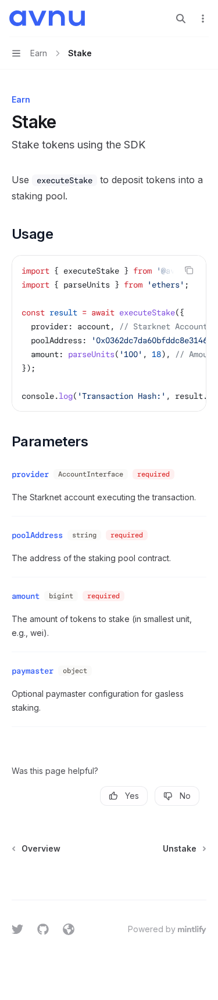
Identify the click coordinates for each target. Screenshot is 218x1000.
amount (26, 596)
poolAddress (37, 535)
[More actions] (203, 18)
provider (30, 474)
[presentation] (109, 333)
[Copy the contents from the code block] (188, 270)
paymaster (32, 670)
